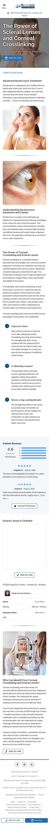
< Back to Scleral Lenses (13, 72)
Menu (4, 8)
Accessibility (32, 802)
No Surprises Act (35, 804)
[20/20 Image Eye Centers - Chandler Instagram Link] (24, 764)
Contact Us (21, 802)
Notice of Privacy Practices (17, 807)
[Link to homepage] (24, 6)
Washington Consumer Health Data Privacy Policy (23, 810)
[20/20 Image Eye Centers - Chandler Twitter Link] (31, 764)
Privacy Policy (34, 807)
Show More (39, 602)
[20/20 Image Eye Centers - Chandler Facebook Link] (17, 764)
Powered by (20, 795)
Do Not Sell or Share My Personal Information (24, 813)
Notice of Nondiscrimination (16, 804)
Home (13, 802)
